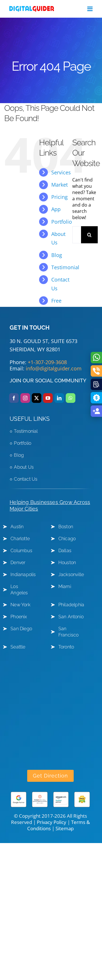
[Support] (96, 411)
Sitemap (65, 828)
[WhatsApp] (96, 357)
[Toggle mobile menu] (90, 9)
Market (59, 184)
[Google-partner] (18, 794)
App (56, 209)
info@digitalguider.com (54, 368)
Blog (56, 255)
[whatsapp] (70, 398)
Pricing (59, 196)
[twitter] (36, 398)
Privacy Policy (51, 822)
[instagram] (25, 398)
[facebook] (14, 398)
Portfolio (61, 221)
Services (61, 172)
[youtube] (48, 398)
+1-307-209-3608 (47, 362)
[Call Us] (96, 371)
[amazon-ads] (61, 794)
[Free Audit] (96, 384)
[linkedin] (59, 398)
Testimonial (65, 267)
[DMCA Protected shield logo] (82, 794)
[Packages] (96, 397)
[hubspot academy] (40, 794)
